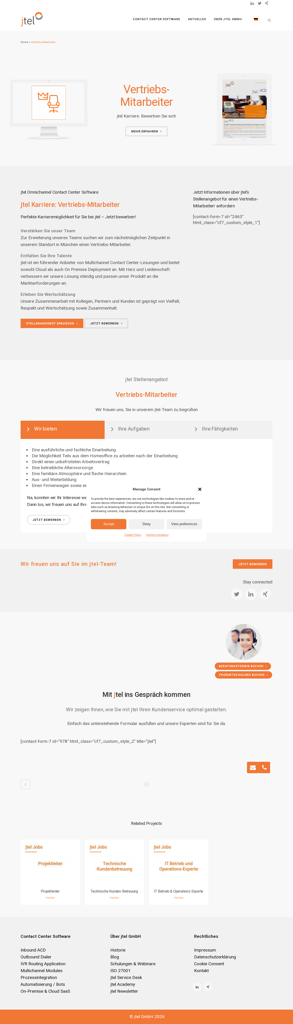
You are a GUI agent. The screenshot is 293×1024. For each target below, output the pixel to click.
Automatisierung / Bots (43, 984)
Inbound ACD (33, 950)
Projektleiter (50, 891)
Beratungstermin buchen (241, 666)
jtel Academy (122, 984)
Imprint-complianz (157, 535)
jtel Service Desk (126, 977)
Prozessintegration (39, 977)
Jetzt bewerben (104, 323)
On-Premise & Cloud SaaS (45, 991)
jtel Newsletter (124, 991)
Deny (147, 524)
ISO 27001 (120, 970)
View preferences (184, 524)
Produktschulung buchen (242, 674)
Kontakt (201, 970)
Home (24, 42)
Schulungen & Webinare (132, 963)
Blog (114, 957)
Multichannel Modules (41, 970)
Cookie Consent (209, 963)
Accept (108, 524)
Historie (117, 950)
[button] (200, 489)
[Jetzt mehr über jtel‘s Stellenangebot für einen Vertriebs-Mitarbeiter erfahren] (244, 109)
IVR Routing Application (43, 963)
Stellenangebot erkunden (50, 323)
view (50, 861)
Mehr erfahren (144, 131)
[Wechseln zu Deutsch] (256, 19)
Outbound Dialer (36, 957)
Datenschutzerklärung (215, 957)
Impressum (205, 950)
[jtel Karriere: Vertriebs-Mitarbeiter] (48, 103)
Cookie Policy (133, 535)
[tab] (63, 430)
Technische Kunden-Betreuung (114, 891)
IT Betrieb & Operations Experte (178, 891)
